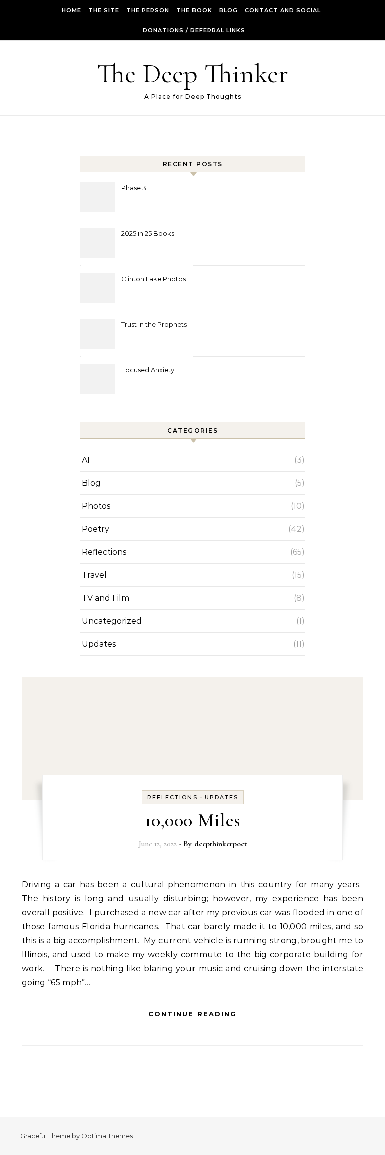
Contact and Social (283, 10)
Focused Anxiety (147, 370)
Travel (94, 575)
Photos (96, 506)
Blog (228, 10)
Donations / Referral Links (194, 30)
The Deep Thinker (192, 73)
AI (86, 460)
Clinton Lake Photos (153, 279)
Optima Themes (107, 1136)
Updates (99, 644)
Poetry (95, 529)
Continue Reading (192, 1014)
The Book (194, 10)
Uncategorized (112, 621)
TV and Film (105, 598)
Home (71, 10)
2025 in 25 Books (147, 233)
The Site (103, 10)
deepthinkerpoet (220, 844)
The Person (147, 10)
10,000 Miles (193, 820)
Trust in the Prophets (154, 324)
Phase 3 (133, 188)
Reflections (104, 552)
